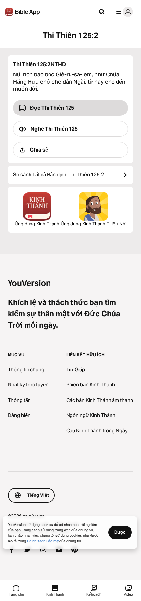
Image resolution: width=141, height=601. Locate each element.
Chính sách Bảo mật (43, 540)
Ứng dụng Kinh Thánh (37, 223)
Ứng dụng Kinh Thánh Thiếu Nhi (93, 223)
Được (120, 532)
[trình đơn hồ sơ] (123, 11)
